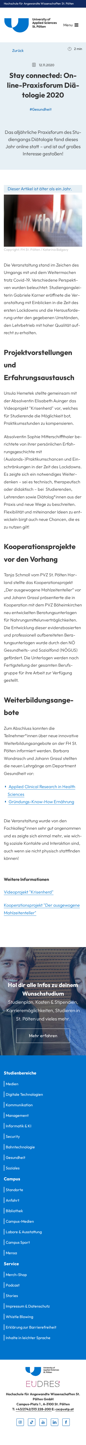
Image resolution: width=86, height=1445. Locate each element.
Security (13, 1136)
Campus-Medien (20, 1221)
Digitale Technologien (24, 1094)
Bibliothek (14, 1210)
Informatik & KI (18, 1125)
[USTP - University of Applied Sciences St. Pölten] (32, 25)
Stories (12, 1295)
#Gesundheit (41, 109)
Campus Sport (18, 1242)
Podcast (13, 1285)
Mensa (11, 1252)
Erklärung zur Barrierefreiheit (31, 1327)
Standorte (14, 1189)
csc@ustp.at (64, 1409)
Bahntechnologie (20, 1147)
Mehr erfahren (43, 1035)
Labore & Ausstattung (24, 1231)
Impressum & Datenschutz (28, 1306)
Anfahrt (12, 1200)
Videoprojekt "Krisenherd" (29, 892)
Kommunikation (19, 1104)
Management (17, 1115)
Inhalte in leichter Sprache (28, 1337)
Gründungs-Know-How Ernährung (41, 801)
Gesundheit (15, 1157)
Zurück (17, 50)
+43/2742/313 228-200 (34, 1409)
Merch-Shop (16, 1274)
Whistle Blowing (19, 1316)
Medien (12, 1083)
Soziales (13, 1168)
